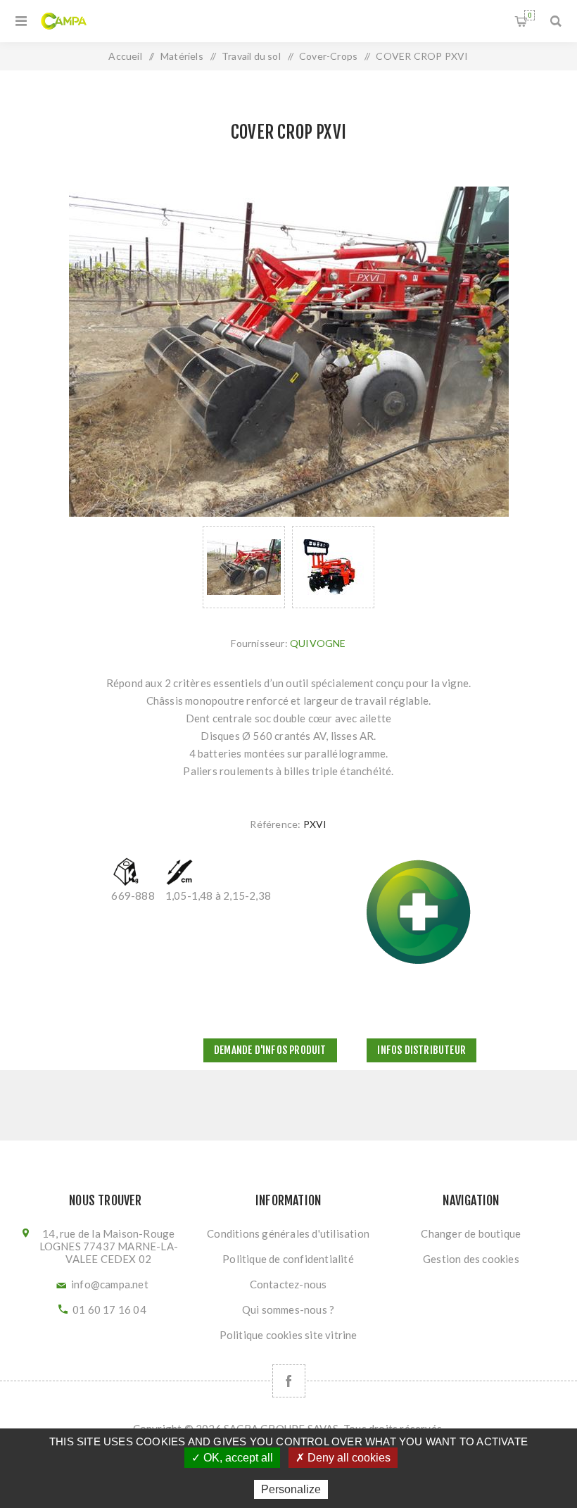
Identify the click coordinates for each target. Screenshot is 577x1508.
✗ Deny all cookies (343, 1458)
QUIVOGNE (318, 643)
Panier (529, 15)
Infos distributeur (421, 1050)
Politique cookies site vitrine (288, 1334)
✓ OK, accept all (232, 1458)
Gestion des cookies (471, 1258)
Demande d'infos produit (270, 1050)
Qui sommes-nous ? (288, 1309)
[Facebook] (288, 1380)
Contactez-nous (288, 1284)
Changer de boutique (471, 1233)
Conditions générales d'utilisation (288, 1233)
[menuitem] (288, 1233)
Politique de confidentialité (288, 1258)
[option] (243, 567)
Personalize (291, 1489)
